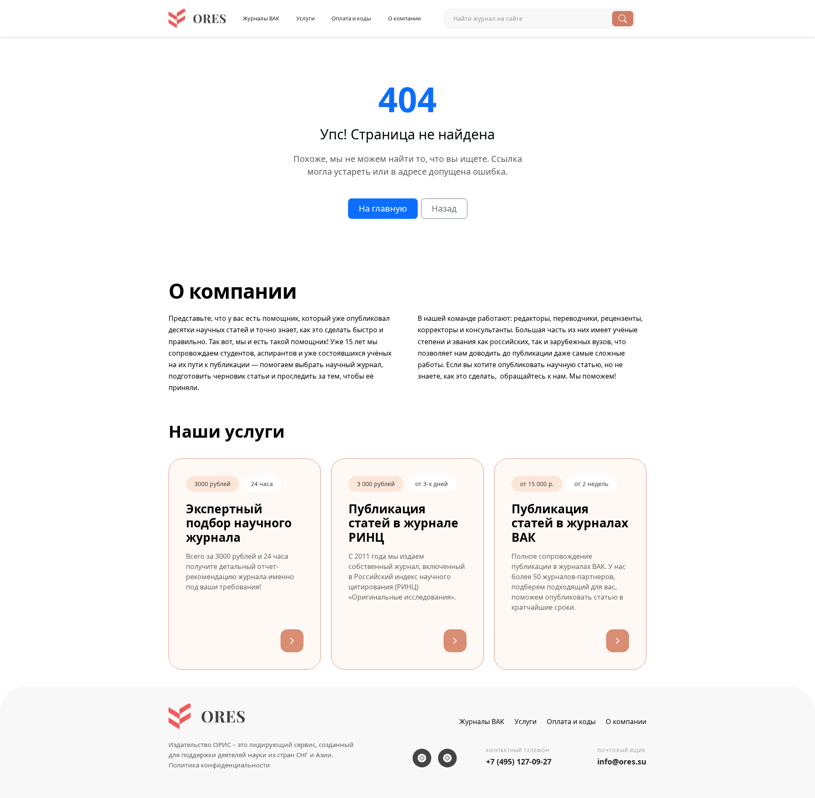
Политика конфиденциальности (219, 765)
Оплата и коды (351, 18)
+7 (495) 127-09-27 (518, 761)
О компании (404, 18)
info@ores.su (621, 761)
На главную (383, 208)
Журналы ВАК (261, 18)
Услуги (305, 18)
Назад (444, 208)
